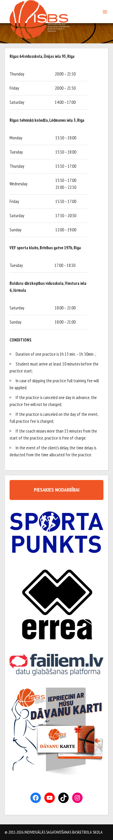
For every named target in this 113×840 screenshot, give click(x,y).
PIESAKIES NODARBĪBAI (56, 489)
